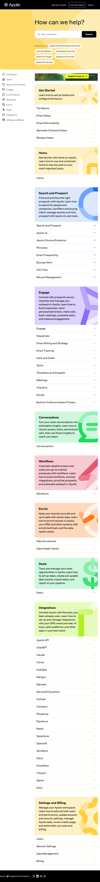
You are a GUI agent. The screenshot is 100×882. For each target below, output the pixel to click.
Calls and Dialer (45, 358)
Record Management (48, 277)
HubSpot (41, 669)
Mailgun (41, 677)
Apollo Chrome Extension (51, 240)
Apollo (3, 876)
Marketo (41, 684)
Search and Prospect (48, 225)
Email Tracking (45, 350)
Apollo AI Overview (44, 62)
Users (39, 838)
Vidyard (41, 773)
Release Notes (45, 137)
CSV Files (42, 269)
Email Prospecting (47, 255)
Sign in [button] (91, 5)
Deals (39, 592)
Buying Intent (44, 262)
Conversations (45, 446)
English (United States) (19, 876)
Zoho (39, 787)
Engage (41, 328)
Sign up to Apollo (59, 5)
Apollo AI (41, 232)
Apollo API (42, 640)
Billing (40, 861)
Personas (42, 247)
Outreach (42, 706)
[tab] (9, 74)
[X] (34, 876)
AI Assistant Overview (65, 51)
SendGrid (42, 750)
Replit (39, 728)
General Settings (46, 846)
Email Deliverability (47, 123)
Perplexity (42, 713)
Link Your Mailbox (44, 51)
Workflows (42, 493)
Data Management (47, 853)
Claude (40, 654)
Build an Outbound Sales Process (56, 402)
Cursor (40, 662)
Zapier (40, 780)
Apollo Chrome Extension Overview (65, 45)
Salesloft (41, 743)
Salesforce (42, 736)
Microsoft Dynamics (48, 691)
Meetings (42, 380)
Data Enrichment (46, 541)
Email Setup (43, 115)
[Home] (12, 5)
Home (40, 178)
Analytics (42, 387)
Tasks (39, 365)
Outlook (41, 699)
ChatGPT (41, 647)
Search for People (44, 56)
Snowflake (42, 765)
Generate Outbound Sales (51, 130)
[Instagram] (41, 876)
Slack (39, 758)
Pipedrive (42, 721)
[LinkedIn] (38, 876)
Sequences (43, 335)
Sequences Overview (65, 56)
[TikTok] (45, 876)
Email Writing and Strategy (52, 343)
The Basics (42, 108)
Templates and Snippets (50, 372)
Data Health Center (47, 548)
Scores (40, 394)
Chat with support (77, 5)
